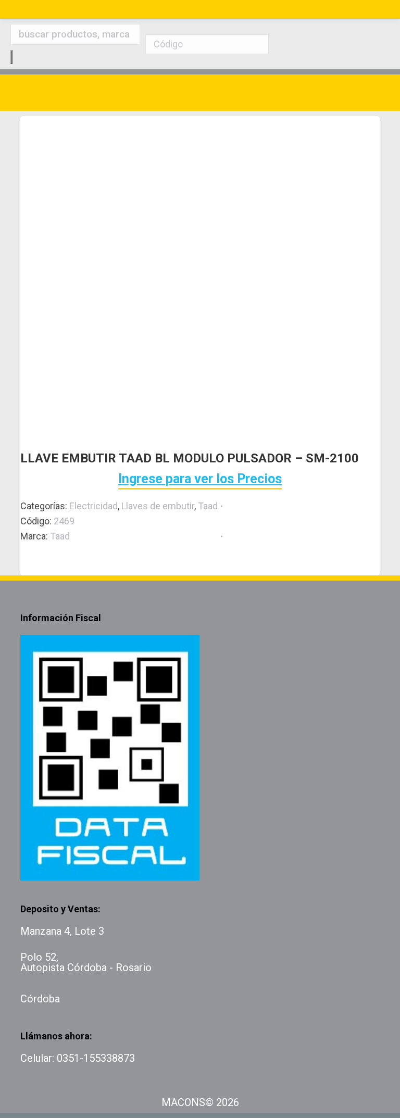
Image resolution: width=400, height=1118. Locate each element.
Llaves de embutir (157, 505)
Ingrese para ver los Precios (200, 478)
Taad (208, 505)
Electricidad (93, 505)
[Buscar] (11, 57)
